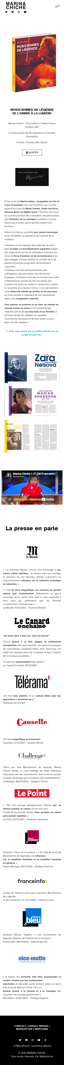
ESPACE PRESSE (39, 1026)
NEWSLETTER (24, 1029)
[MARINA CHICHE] (15, 5)
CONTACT (20, 1026)
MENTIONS (41, 1029)
